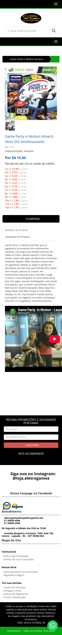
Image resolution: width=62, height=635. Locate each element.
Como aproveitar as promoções (20, 571)
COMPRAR (32, 219)
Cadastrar (32, 445)
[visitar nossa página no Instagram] (31, 461)
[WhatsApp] (52, 625)
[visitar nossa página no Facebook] (25, 461)
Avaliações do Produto (17, 236)
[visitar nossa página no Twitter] (37, 461)
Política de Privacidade (15, 556)
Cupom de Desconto (14, 587)
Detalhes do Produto (16, 230)
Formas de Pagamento (15, 593)
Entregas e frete (12, 590)
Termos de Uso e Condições (18, 559)
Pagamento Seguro (13, 575)
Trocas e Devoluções (14, 597)
